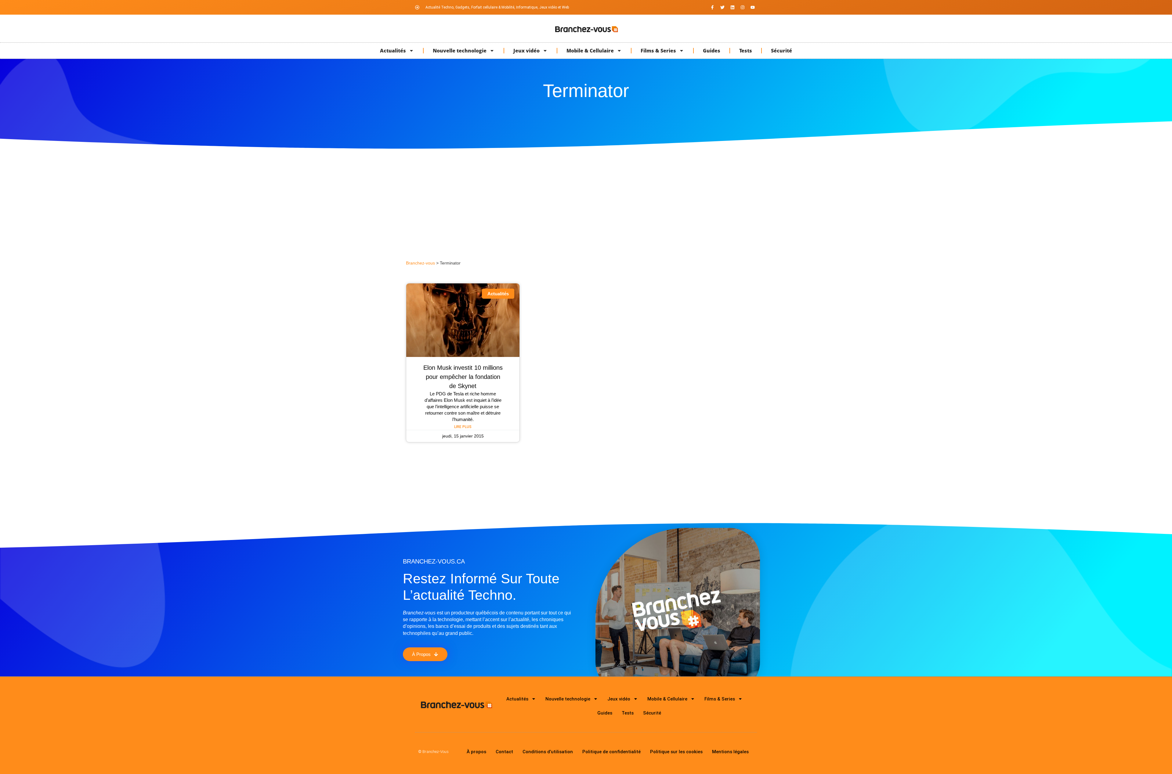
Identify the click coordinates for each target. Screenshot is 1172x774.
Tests (745, 50)
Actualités (393, 50)
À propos (476, 751)
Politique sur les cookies (676, 751)
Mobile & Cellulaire (590, 50)
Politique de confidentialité (611, 751)
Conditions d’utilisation (548, 751)
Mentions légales (730, 751)
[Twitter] (722, 7)
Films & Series (658, 50)
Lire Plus (463, 427)
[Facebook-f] (712, 7)
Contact (504, 751)
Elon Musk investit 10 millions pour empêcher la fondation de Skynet (463, 376)
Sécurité (781, 50)
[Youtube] (752, 7)
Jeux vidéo (526, 50)
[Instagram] (742, 7)
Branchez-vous (420, 263)
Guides (711, 50)
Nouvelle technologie (460, 50)
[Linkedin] (732, 7)
